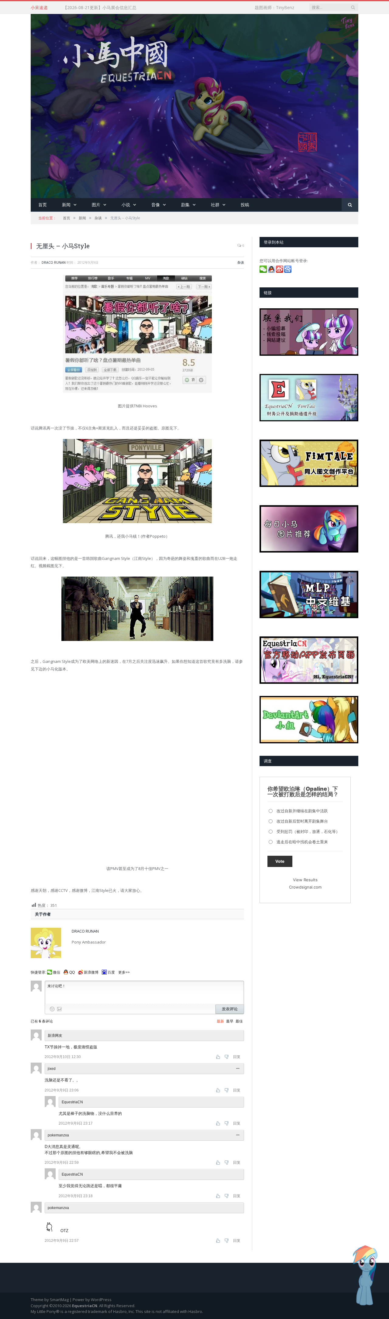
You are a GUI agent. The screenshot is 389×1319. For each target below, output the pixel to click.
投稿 (245, 204)
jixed (52, 1069)
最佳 (239, 1021)
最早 (229, 1021)
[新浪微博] (280, 271)
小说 (126, 204)
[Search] (350, 205)
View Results (305, 879)
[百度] (288, 271)
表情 (52, 1009)
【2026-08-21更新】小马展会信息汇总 (99, 7)
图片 (96, 204)
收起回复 (238, 1069)
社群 (215, 204)
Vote (279, 861)
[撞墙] (52, 1224)
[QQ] (272, 271)
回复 (236, 1057)
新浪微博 (91, 972)
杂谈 (240, 262)
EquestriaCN (72, 1102)
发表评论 (230, 1009)
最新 (220, 1021)
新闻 (66, 204)
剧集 (185, 204)
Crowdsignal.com (305, 887)
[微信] (264, 271)
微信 (56, 972)
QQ (72, 972)
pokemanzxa (58, 1135)
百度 (111, 972)
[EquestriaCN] (194, 104)
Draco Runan (54, 262)
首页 (42, 204)
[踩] (227, 1057)
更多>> (124, 972)
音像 (155, 204)
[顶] (218, 1057)
